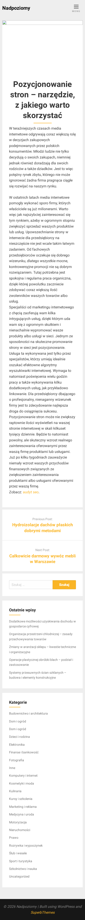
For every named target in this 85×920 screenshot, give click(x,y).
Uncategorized (19, 876)
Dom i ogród (17, 721)
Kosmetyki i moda (21, 783)
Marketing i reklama (23, 806)
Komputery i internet (23, 775)
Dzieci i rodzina (19, 736)
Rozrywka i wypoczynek (26, 845)
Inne (12, 768)
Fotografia (16, 760)
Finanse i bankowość (24, 752)
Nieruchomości (19, 830)
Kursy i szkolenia (20, 799)
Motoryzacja (18, 822)
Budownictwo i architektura (28, 713)
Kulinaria (15, 791)
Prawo (13, 837)
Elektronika (17, 744)
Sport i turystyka (20, 861)
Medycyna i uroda (21, 814)
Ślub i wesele (18, 853)
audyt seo (31, 492)
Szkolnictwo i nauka (23, 869)
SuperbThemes (43, 912)
